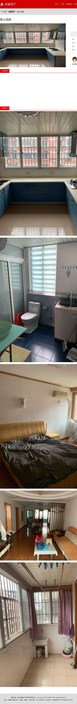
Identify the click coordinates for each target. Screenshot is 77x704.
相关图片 (4, 108)
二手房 (62, 4)
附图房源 (69, 4)
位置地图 (4, 71)
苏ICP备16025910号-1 (67, 700)
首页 (56, 4)
